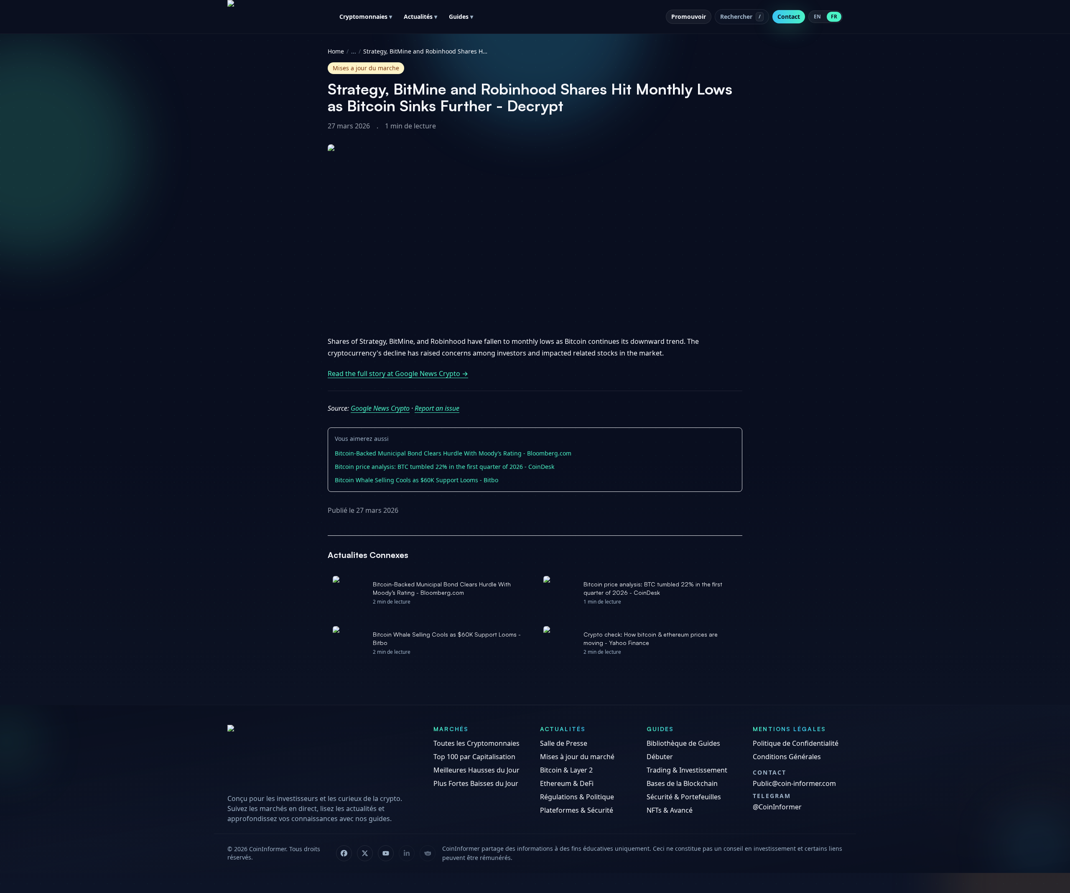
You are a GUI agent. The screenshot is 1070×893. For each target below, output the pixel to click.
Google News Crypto (380, 408)
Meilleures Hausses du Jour (476, 770)
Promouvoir (688, 16)
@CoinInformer (777, 806)
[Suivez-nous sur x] (365, 853)
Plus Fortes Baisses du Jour (475, 783)
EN (817, 16)
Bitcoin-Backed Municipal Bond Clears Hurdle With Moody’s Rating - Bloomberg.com (453, 453)
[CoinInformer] (322, 756)
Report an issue (437, 408)
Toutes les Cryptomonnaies (476, 743)
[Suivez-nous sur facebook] (344, 853)
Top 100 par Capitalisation (474, 756)
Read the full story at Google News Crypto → (398, 373)
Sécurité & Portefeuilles (684, 796)
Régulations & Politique (577, 796)
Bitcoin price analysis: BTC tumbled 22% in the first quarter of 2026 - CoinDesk (444, 467)
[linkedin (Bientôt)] (407, 853)
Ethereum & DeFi (567, 783)
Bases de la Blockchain (682, 783)
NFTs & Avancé (670, 810)
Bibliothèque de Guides (683, 743)
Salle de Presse (563, 743)
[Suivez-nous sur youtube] (386, 853)
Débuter (660, 756)
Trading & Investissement (687, 770)
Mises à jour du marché (577, 756)
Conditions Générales (787, 756)
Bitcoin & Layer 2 (566, 770)
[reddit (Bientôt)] (428, 853)
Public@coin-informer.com (794, 783)
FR (834, 16)
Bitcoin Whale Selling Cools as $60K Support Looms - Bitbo (416, 480)
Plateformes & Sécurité (576, 810)
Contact (788, 16)
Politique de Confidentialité (795, 743)
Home (336, 51)
